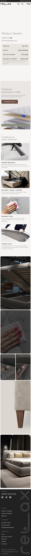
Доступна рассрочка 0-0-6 (9, 40)
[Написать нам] (22, 70)
